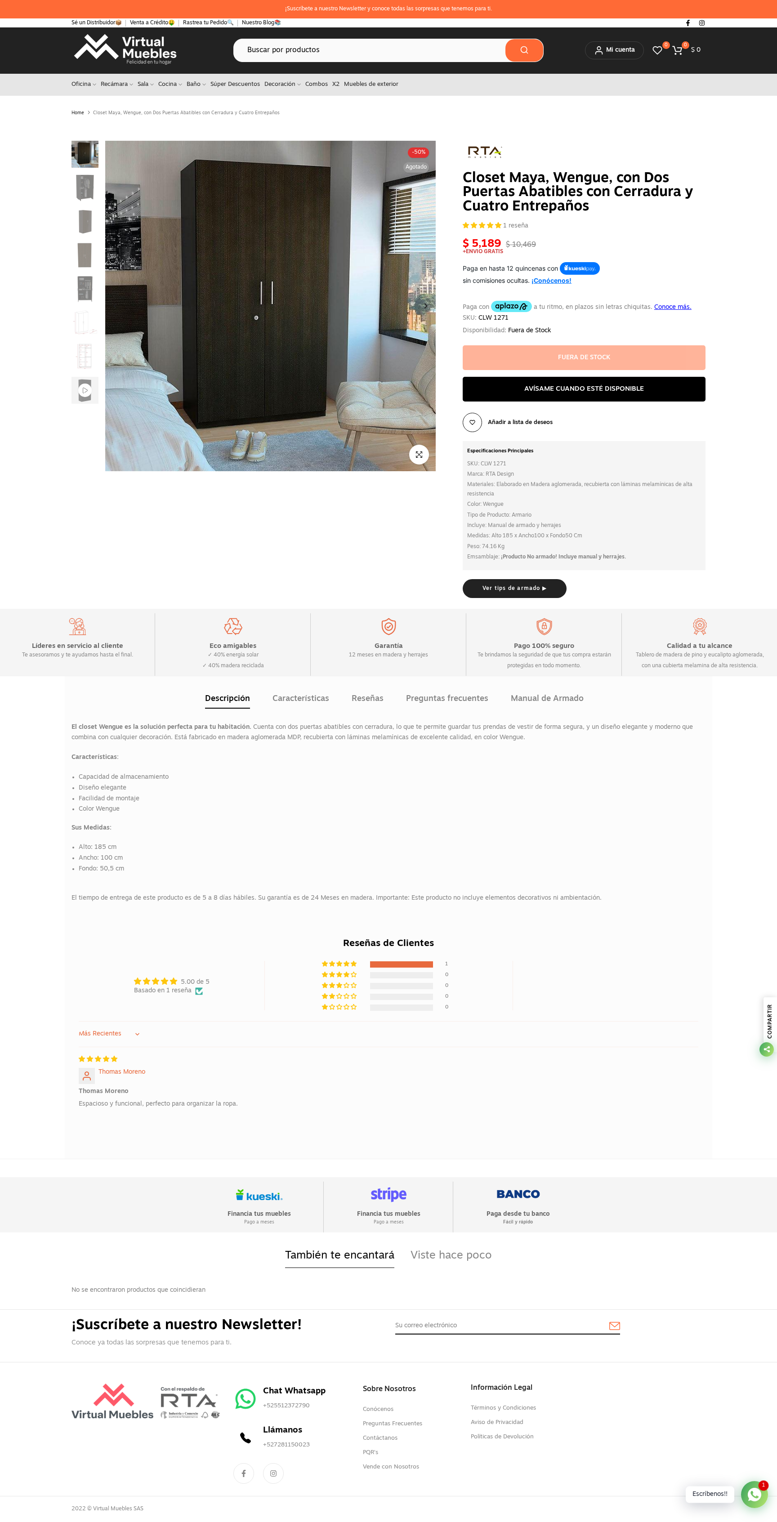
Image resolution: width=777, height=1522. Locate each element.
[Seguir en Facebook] (688, 23)
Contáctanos (380, 1438)
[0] (657, 50)
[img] (98, 1059)
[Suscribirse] (604, 1326)
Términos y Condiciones (503, 1408)
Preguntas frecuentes (447, 699)
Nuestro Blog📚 (261, 23)
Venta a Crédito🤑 (152, 23)
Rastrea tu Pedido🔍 (208, 23)
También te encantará (339, 1255)
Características (300, 699)
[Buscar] (524, 50)
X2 (335, 84)
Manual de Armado (547, 699)
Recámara (114, 84)
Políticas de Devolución (502, 1437)
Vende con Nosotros (391, 1467)
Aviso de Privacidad (497, 1422)
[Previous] (122, 306)
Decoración (279, 84)
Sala (143, 84)
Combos (316, 84)
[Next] (419, 306)
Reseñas (368, 699)
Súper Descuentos (235, 84)
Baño (194, 84)
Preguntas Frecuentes (392, 1424)
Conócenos (378, 1409)
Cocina (167, 84)
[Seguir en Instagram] (702, 23)
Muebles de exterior (371, 84)
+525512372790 (286, 1406)
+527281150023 (286, 1445)
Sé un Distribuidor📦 (96, 23)
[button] (483, 226)
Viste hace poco (451, 1255)
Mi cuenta (620, 50)
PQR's (370, 1452)
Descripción (227, 699)
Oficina (81, 84)
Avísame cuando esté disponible (584, 389)
